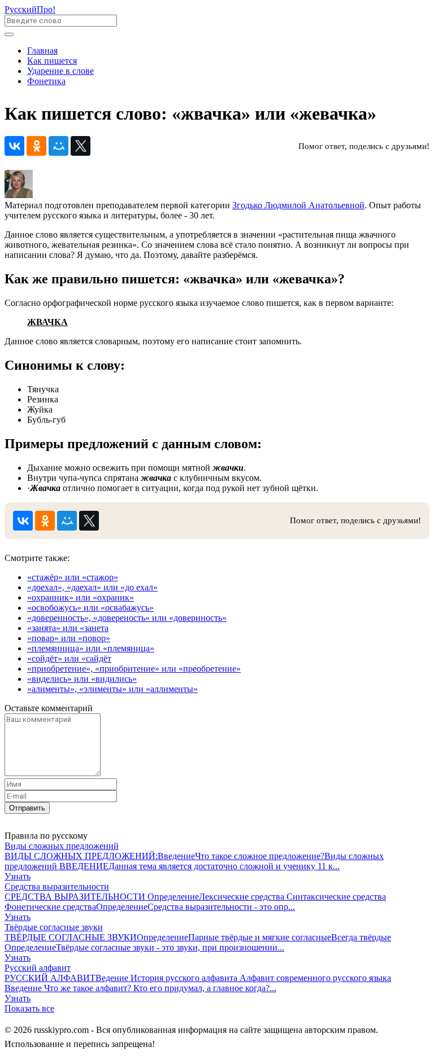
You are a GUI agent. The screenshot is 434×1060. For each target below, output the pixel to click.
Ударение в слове (60, 71)
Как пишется (52, 60)
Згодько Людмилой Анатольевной (298, 205)
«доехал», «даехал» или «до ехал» (92, 587)
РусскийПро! (30, 9)
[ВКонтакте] (14, 146)
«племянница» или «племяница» (90, 648)
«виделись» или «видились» (82, 679)
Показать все (29, 1008)
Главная (42, 50)
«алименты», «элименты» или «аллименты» (112, 689)
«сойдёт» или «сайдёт (69, 658)
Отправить (27, 808)
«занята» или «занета (67, 628)
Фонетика (46, 81)
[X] (80, 146)
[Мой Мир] (58, 146)
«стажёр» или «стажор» (72, 577)
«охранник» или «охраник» (80, 597)
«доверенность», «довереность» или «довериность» (127, 618)
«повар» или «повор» (68, 638)
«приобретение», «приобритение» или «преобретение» (134, 668)
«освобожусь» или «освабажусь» (90, 607)
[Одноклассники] (36, 146)
